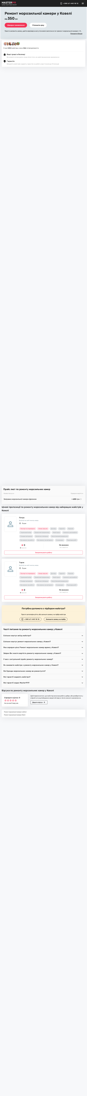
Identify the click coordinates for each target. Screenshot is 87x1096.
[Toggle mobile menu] (82, 3)
